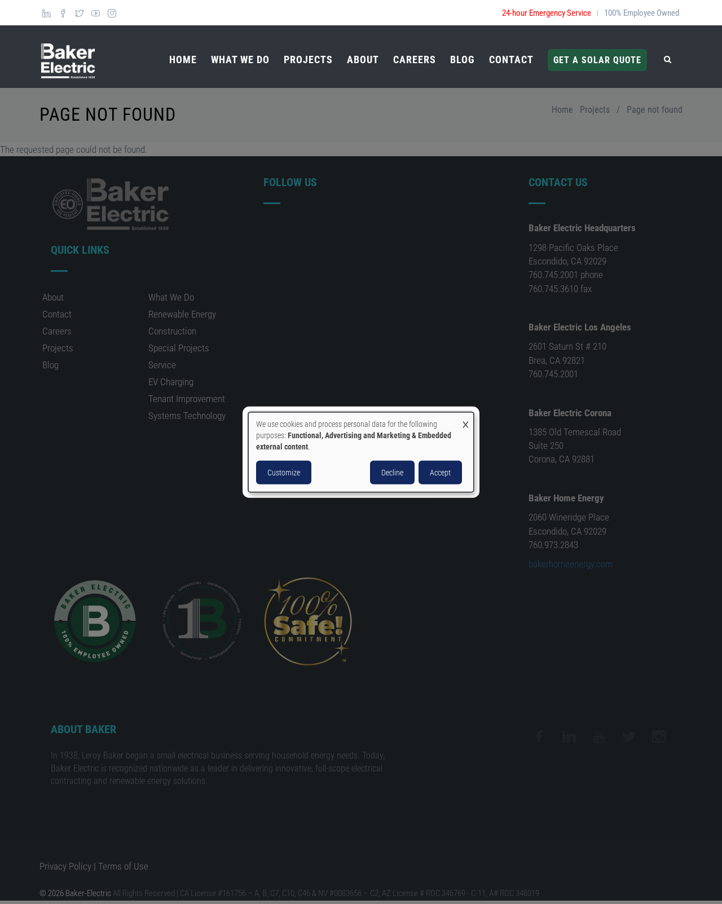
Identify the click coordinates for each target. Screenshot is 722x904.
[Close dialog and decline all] (465, 419)
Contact (511, 59)
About (363, 59)
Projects (308, 59)
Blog (462, 59)
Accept (440, 472)
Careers (414, 59)
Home (183, 59)
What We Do (240, 59)
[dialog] (361, 452)
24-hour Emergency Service (546, 13)
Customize (283, 472)
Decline (392, 472)
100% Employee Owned (641, 13)
